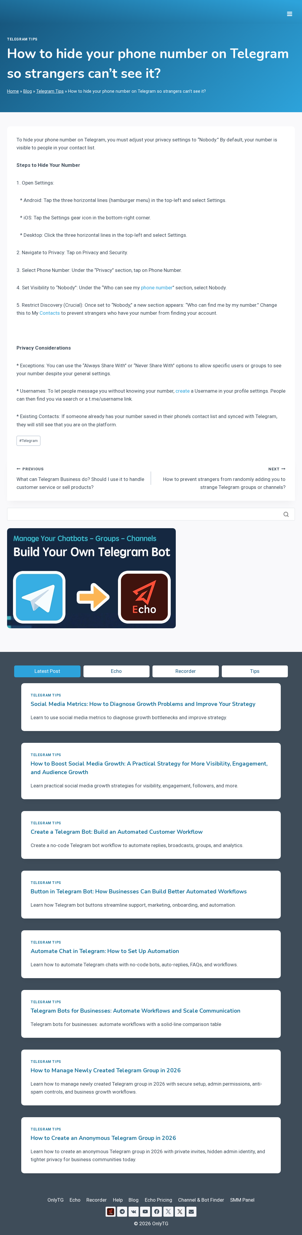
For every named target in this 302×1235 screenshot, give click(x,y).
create (182, 391)
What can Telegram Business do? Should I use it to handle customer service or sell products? (80, 478)
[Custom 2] (111, 1212)
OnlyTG (55, 1200)
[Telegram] (122, 1212)
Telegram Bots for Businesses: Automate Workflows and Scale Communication (135, 1011)
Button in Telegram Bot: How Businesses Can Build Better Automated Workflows (139, 891)
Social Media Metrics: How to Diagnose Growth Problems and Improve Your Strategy (143, 704)
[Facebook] (157, 1212)
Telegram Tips (22, 39)
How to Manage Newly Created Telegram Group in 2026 (106, 1070)
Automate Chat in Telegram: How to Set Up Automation (105, 951)
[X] (168, 1212)
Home (13, 91)
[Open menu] (289, 12)
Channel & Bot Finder (201, 1200)
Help (118, 1200)
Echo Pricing (158, 1200)
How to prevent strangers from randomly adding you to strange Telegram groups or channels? (224, 478)
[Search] (287, 514)
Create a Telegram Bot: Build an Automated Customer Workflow (117, 832)
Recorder (96, 1200)
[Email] (191, 1212)
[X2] (180, 1212)
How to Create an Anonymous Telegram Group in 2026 (103, 1138)
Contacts (50, 313)
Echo (75, 1200)
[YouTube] (145, 1212)
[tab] (47, 671)
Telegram (28, 440)
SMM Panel (242, 1200)
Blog (27, 91)
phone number (157, 288)
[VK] (134, 1212)
